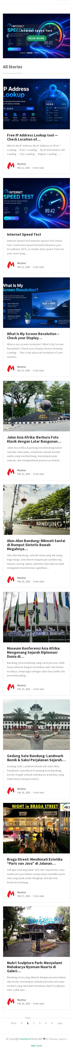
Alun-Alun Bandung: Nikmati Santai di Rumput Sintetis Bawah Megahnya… (36, 544)
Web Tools (36, 1045)
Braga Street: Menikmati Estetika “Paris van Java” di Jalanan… (34, 861)
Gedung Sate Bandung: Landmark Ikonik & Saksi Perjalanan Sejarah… (36, 757)
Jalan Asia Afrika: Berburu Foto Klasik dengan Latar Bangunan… (34, 439)
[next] (52, 1023)
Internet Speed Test (24, 234)
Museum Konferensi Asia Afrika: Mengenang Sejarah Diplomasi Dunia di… (33, 652)
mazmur (21, 164)
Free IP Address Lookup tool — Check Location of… (32, 137)
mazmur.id (25, 1038)
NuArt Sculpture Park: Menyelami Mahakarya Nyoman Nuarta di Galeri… (34, 966)
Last (59, 1023)
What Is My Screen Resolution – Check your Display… (33, 335)
